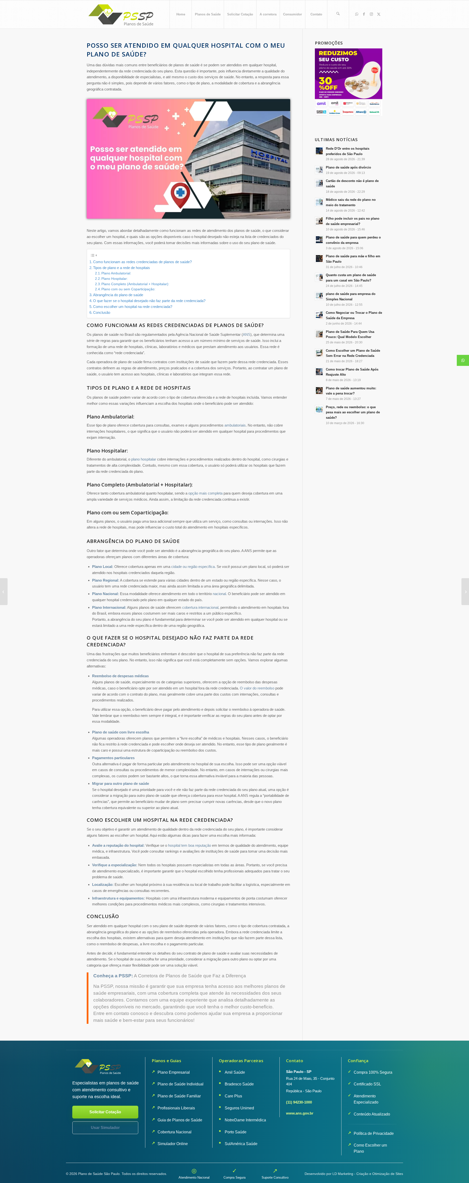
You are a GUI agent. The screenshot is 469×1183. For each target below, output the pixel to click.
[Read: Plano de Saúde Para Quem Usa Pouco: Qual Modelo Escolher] (319, 334)
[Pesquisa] (338, 14)
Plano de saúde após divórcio (348, 167)
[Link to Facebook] (364, 14)
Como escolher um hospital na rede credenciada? (132, 306)
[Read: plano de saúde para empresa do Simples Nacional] (319, 296)
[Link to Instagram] (371, 14)
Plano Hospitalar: (114, 279)
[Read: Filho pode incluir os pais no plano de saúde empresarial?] (319, 220)
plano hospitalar (143, 459)
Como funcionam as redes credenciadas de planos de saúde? (142, 262)
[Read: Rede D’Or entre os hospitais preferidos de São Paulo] (319, 150)
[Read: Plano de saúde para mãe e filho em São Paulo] (319, 258)
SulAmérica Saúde (241, 1144)
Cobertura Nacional (175, 1132)
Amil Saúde (235, 1072)
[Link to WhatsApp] (356, 14)
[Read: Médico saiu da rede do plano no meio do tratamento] (319, 202)
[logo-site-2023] (122, 14)
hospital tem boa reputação (189, 845)
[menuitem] (181, 14)
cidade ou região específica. (193, 566)
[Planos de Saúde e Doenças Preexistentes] (465, 591)
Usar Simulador (105, 1128)
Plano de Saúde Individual (180, 1084)
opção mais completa (205, 493)
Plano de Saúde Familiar (179, 1096)
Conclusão (101, 312)
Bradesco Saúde (239, 1084)
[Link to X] (378, 14)
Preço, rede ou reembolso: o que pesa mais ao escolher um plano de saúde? (353, 412)
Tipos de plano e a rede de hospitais (121, 268)
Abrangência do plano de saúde (118, 295)
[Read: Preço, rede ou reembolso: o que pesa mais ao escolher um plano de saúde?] (319, 409)
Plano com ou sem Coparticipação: (128, 289)
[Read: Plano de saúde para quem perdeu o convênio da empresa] (319, 239)
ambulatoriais (235, 425)
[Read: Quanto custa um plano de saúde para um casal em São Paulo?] (319, 277)
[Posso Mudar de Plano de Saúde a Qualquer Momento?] (4, 591)
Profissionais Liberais (176, 1108)
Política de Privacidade (374, 1133)
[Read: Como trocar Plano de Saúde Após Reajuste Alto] (319, 371)
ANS (246, 334)
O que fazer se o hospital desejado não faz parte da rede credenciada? (149, 301)
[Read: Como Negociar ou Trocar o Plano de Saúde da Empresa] (319, 315)
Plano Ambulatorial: (116, 273)
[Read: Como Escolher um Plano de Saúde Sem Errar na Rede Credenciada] (319, 353)
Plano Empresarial (174, 1072)
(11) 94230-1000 (299, 1102)
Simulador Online (173, 1144)
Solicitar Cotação (105, 1112)
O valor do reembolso (257, 688)
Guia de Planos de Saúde (180, 1120)
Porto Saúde (235, 1132)
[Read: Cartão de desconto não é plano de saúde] (319, 183)
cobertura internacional (200, 607)
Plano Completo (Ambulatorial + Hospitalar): (135, 284)
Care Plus (233, 1096)
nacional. (220, 594)
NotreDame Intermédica (245, 1120)
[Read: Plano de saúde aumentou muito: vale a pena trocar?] (319, 390)
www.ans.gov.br (299, 1113)
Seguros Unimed (239, 1108)
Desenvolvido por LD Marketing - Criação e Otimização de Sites (354, 1174)
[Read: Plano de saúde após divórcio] (319, 169)
